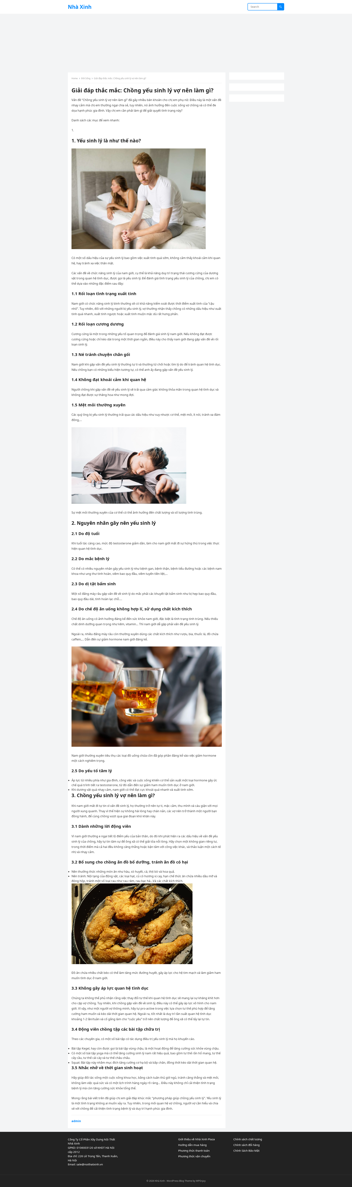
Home (75, 78)
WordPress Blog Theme (179, 1180)
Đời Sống (85, 78)
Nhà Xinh (79, 6)
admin (76, 1121)
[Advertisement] (176, 41)
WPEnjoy (201, 1180)
